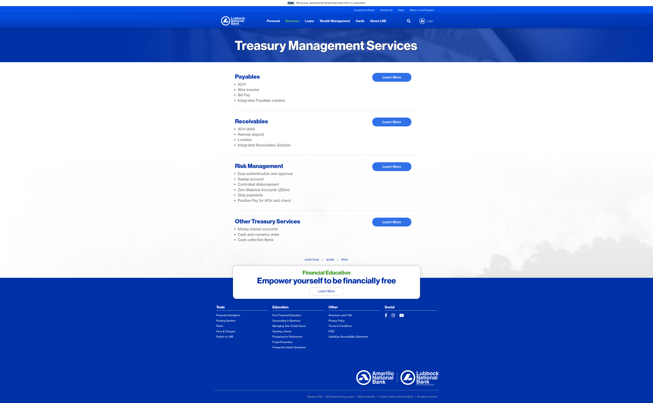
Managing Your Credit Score (289, 326)
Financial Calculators (228, 315)
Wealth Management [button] (335, 21)
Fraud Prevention (282, 342)
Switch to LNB (224, 336)
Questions (312, 260)
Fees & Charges (225, 331)
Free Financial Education (286, 315)
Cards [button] (360, 21)
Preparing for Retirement (287, 336)
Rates (401, 10)
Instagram (393, 315)
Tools (220, 307)
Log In (430, 20)
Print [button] (344, 260)
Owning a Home (281, 331)
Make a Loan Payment (422, 10)
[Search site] (409, 21)
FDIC (331, 331)
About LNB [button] (378, 21)
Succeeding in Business (286, 320)
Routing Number (226, 320)
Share (330, 260)
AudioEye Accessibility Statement (348, 336)
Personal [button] (273, 21)
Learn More (391, 77)
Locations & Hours (364, 10)
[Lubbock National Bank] (233, 20)
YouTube (401, 315)
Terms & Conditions (340, 326)
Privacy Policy (337, 320)
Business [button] (292, 21)
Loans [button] (309, 21)
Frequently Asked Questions (289, 347)
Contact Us (386, 10)
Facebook (386, 315)
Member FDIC (315, 397)
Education (280, 307)
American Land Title (340, 315)
